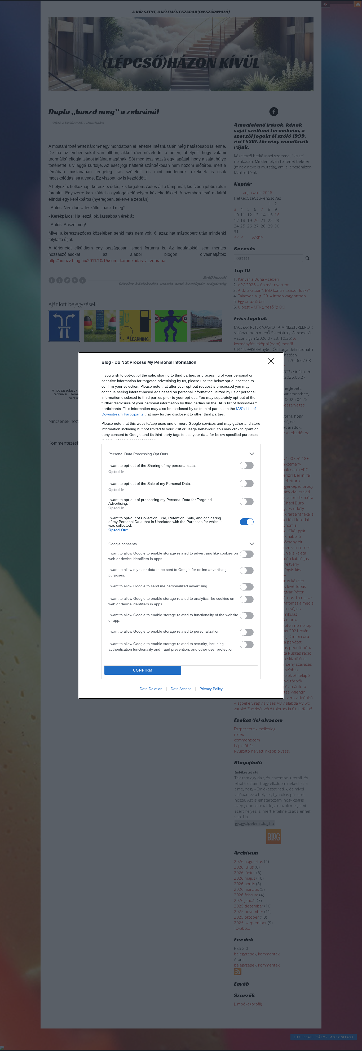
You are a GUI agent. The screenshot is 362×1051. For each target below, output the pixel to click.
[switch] (247, 465)
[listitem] (181, 454)
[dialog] (181, 525)
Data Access (181, 689)
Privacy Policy (211, 689)
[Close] (273, 363)
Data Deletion (151, 689)
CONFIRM (143, 670)
